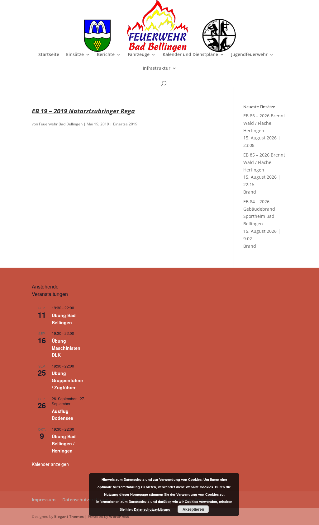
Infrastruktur (156, 68)
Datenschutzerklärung (86, 500)
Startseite (48, 54)
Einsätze (75, 54)
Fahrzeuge (139, 54)
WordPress (119, 516)
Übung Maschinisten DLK (66, 348)
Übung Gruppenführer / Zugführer (67, 380)
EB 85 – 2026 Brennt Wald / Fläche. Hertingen (264, 162)
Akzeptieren (193, 509)
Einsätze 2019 (125, 124)
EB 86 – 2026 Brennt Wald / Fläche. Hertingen (264, 123)
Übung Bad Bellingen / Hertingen (64, 443)
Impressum (43, 500)
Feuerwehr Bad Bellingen (61, 124)
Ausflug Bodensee (62, 414)
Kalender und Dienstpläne (190, 54)
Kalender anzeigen (50, 464)
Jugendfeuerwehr (249, 54)
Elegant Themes (69, 516)
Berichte (106, 54)
